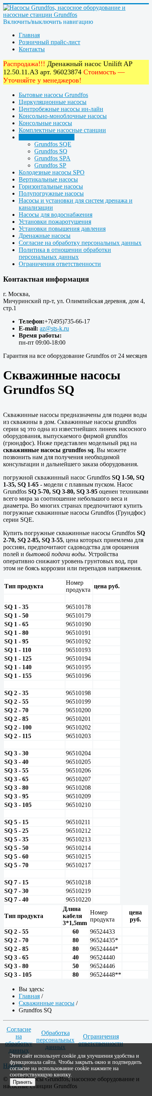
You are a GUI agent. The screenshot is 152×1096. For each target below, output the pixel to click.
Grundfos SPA (52, 158)
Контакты (32, 49)
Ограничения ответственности (60, 264)
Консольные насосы (45, 123)
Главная (29, 35)
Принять (22, 1082)
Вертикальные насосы (48, 179)
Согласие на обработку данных (18, 1040)
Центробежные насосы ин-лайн (61, 109)
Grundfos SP (50, 165)
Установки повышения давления (62, 228)
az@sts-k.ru (54, 328)
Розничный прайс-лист (49, 42)
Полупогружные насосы (51, 193)
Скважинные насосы (46, 137)
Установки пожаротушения (55, 221)
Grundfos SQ (50, 151)
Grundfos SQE (52, 144)
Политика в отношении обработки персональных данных (65, 253)
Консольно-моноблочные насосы (63, 116)
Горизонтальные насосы (51, 186)
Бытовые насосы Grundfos (53, 95)
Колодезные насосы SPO (52, 172)
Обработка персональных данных (55, 1040)
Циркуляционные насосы (53, 102)
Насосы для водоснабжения (55, 214)
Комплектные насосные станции (62, 130)
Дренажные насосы (45, 235)
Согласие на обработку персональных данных (80, 242)
